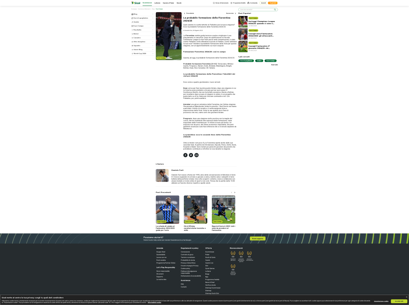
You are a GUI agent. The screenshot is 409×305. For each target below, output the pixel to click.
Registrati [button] (273, 3)
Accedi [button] (263, 3)
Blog (153, 9)
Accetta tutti (399, 301)
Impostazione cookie (381, 301)
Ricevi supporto (257, 238)
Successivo (230, 13)
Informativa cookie (154, 302)
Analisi (259, 60)
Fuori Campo (270, 60)
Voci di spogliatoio (246, 60)
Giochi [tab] (179, 3)
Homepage (134, 9)
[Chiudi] (406, 297)
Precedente (190, 13)
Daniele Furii (188, 30)
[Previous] (231, 192)
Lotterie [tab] (157, 3)
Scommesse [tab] (147, 3)
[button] (220, 3)
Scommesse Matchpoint (144, 9)
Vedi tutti (274, 65)
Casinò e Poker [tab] (168, 3)
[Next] (235, 192)
